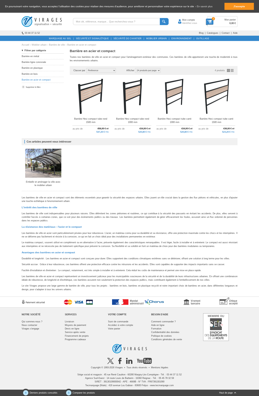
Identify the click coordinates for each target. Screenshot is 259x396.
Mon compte (185, 20)
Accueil (25, 44)
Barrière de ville (57, 44)
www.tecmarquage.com (162, 385)
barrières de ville (90, 57)
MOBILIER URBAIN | (157, 38)
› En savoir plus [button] (203, 6)
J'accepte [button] (239, 6)
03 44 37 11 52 (32, 33)
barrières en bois (118, 285)
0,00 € (232, 23)
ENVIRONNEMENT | (182, 38)
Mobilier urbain (39, 44)
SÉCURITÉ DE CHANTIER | (128, 38)
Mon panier (230, 19)
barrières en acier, (197, 285)
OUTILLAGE (202, 38)
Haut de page (226, 392)
